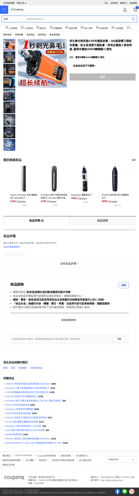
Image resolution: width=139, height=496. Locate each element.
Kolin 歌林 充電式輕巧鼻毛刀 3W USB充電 (25, 430)
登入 (106, 3)
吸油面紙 (23, 368)
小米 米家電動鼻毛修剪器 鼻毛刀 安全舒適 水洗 (27, 392)
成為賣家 (133, 3)
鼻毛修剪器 (54, 35)
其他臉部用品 (36, 368)
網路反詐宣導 (9, 464)
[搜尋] (133, 19)
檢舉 (119, 339)
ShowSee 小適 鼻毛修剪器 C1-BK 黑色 (23, 426)
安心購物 (30, 460)
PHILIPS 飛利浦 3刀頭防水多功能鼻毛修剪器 (26, 417)
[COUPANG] (14, 478)
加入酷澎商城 (85, 460)
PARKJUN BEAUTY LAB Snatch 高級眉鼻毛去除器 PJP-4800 (34, 443)
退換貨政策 (66, 455)
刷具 (13, 368)
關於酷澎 (6, 455)
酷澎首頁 (7, 35)
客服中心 (123, 3)
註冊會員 (114, 3)
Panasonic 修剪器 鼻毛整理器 (19, 409)
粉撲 (5, 368)
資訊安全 (43, 460)
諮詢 (123, 285)
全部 (6, 19)
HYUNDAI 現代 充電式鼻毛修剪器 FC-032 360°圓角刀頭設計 (33, 401)
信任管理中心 (82, 455)
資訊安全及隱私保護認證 (63, 460)
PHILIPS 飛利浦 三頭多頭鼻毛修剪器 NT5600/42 (28, 439)
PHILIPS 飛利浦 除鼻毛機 (17, 405)
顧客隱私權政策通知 (12, 460)
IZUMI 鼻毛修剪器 (14, 434)
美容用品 (30, 35)
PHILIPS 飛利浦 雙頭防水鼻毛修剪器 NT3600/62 (28, 384)
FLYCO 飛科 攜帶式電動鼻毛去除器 (22, 422)
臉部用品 (42, 35)
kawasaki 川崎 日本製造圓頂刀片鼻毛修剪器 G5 (27, 388)
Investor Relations (23, 455)
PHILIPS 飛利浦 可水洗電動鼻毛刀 (21, 396)
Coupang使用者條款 (46, 455)
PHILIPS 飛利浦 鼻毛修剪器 (18, 413)
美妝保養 (19, 35)
